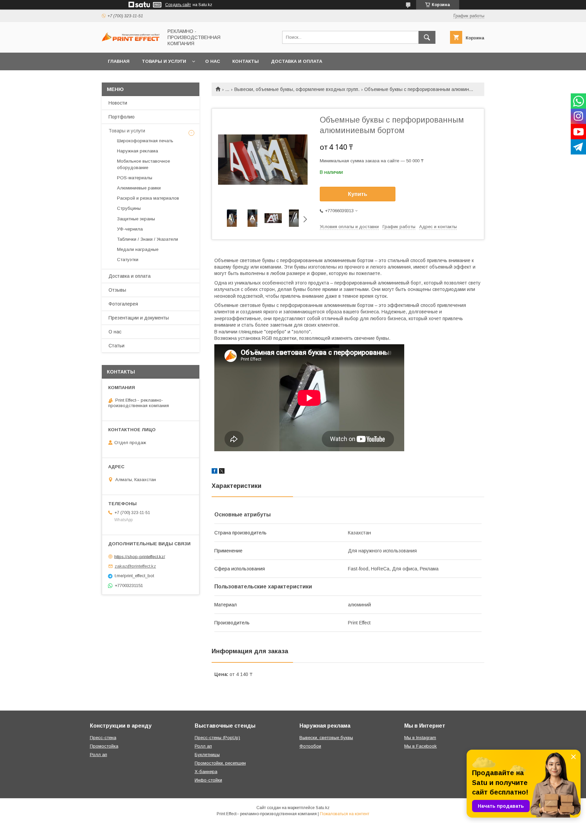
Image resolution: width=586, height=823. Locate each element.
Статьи (116, 345)
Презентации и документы (139, 318)
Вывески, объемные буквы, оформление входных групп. (296, 89)
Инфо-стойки (208, 780)
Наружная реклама (137, 150)
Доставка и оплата (296, 61)
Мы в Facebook (420, 746)
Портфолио (122, 117)
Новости (118, 103)
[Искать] (426, 37)
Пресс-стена (103, 737)
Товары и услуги (164, 61)
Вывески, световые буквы (326, 737)
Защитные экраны (136, 218)
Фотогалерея (123, 304)
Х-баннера (206, 771)
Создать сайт (178, 4)
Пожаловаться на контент (344, 813)
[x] (221, 472)
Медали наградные (137, 249)
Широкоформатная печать (145, 140)
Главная (119, 61)
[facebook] (214, 472)
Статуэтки (127, 259)
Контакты (245, 61)
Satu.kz (323, 807)
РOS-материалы (134, 177)
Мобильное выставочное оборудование (143, 164)
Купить (357, 194)
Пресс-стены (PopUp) (217, 737)
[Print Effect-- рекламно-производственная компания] (130, 39)
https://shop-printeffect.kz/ (139, 556)
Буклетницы (207, 754)
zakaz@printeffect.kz (135, 566)
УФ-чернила (130, 229)
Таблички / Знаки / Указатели (147, 239)
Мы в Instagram (420, 737)
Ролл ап (98, 754)
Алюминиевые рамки (139, 187)
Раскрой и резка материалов (148, 198)
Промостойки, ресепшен (220, 763)
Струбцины (129, 208)
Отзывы (117, 290)
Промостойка (104, 746)
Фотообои (310, 746)
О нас (212, 61)
